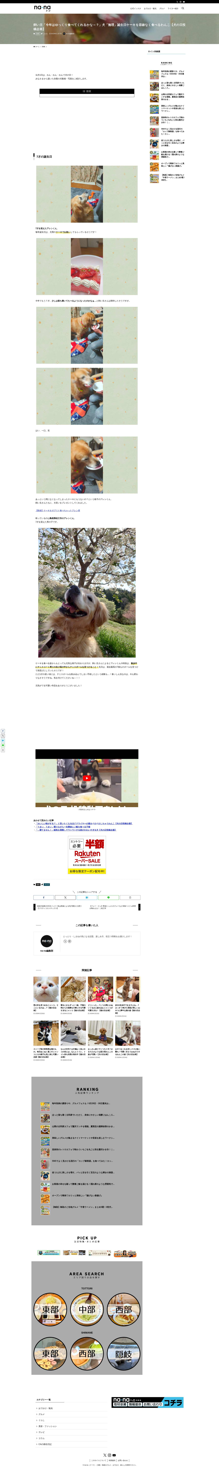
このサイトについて (98, 1460)
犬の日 (45, 33)
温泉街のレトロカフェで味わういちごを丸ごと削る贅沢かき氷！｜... (83, 1149)
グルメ (42, 1414)
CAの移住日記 (45, 1444)
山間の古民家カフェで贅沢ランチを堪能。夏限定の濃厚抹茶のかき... (83, 1126)
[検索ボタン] (183, 8)
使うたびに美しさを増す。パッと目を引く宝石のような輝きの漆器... (83, 1172)
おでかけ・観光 (46, 1408)
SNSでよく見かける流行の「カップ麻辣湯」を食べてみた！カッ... (82, 1161)
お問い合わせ (123, 1460)
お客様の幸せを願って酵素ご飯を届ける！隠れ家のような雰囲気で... (83, 1184)
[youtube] (184, 2)
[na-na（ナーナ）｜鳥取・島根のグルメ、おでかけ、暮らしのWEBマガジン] (42, 8)
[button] (43, 897)
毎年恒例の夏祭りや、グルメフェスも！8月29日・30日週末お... (81, 1103)
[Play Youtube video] (86, 778)
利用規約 (112, 1460)
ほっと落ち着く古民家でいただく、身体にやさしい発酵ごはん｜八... (83, 1115)
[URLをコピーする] (130, 897)
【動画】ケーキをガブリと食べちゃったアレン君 (57, 510)
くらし (42, 1420)
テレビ (42, 1432)
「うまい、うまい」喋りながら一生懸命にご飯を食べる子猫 (62, 827)
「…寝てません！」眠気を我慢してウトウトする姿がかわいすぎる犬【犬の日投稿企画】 (76, 830)
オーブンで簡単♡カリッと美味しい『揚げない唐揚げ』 (77, 1195)
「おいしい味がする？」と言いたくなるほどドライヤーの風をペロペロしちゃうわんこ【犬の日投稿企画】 (84, 823)
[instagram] (180, 2)
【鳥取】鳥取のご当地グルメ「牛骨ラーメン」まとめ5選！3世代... (82, 1207)
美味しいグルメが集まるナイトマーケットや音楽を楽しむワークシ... (83, 1138)
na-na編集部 (46, 951)
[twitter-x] (177, 2)
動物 (37, 33)
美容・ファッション (48, 1426)
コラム (42, 1438)
